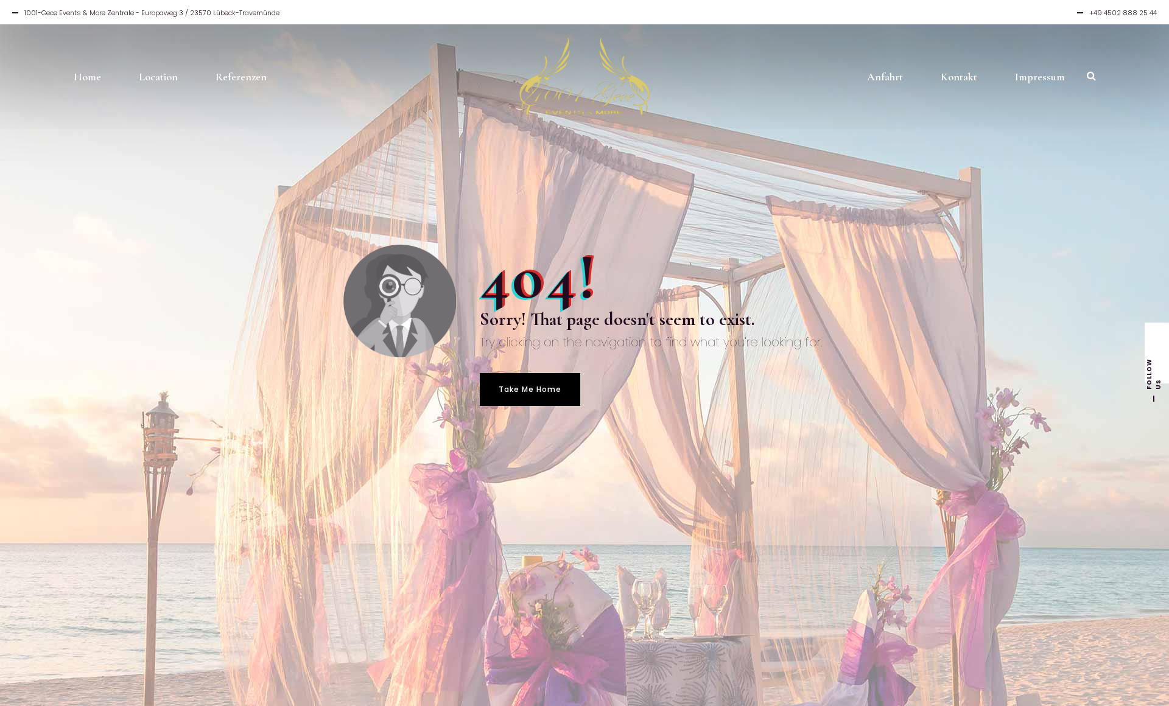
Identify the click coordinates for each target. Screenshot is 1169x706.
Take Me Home (530, 389)
